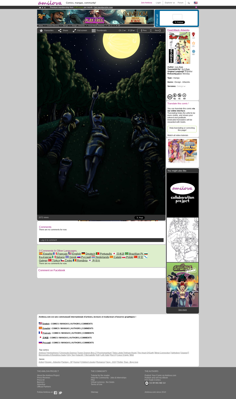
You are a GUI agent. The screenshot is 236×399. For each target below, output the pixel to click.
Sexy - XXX (111, 362)
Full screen (82, 30)
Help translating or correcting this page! (182, 129)
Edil (98, 355)
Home (41, 25)
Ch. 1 (110, 25)
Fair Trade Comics (153, 380)
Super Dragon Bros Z (87, 353)
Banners (40, 382)
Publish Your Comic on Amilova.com (160, 375)
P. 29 (118, 25)
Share (65, 30)
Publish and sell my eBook (156, 378)
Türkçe (56, 260)
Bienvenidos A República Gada (52, 355)
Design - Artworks (78, 25)
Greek (72, 257)
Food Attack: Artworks (96, 25)
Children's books (88, 362)
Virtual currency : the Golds (102, 382)
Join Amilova (146, 3)
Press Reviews (43, 378)
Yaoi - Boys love (131, 362)
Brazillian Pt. (136, 253)
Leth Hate (105, 355)
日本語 (120, 253)
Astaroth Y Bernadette (85, 355)
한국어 (96, 260)
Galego (180, 86)
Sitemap (94, 392)
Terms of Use (96, 384)
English (76, 253)
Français (62, 253)
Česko (68, 260)
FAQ (93, 380)
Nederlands (102, 257)
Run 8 (113, 355)
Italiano (60, 257)
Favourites (48, 30)
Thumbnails (101, 30)
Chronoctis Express (68, 353)
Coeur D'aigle (123, 355)
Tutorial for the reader (100, 375)
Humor (77, 362)
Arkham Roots (130, 353)
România (81, 260)
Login (158, 3)
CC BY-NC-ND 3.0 (157, 383)
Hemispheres (53, 353)
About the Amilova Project (48, 375)
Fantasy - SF (67, 362)
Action (41, 362)
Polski (129, 257)
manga (65, 25)
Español (48, 253)
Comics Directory (53, 25)
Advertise (41, 384)
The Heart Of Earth (146, 353)
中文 (140, 257)
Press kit (40, 380)
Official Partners (44, 387)
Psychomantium (104, 353)
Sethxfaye (175, 353)
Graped (184, 353)
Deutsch (90, 253)
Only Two (71, 355)
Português (105, 253)
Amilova (42, 353)
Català (117, 257)
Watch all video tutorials (177, 135)
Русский (86, 257)
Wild (132, 355)
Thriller (120, 362)
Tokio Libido (118, 353)
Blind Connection (162, 353)
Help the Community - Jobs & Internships (108, 378)
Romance (100, 362)
